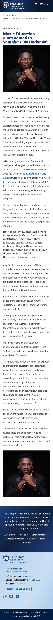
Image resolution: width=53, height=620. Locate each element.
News (14, 15)
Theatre (41, 539)
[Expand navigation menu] (36, 4)
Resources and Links (17, 589)
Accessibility (35, 612)
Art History (23, 535)
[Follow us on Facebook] (11, 597)
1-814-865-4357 (22, 583)
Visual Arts (26, 543)
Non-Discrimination (20, 612)
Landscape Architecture (14, 539)
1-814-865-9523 (33, 580)
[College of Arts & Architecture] (15, 5)
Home (5, 15)
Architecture (9, 535)
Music (32, 539)
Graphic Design (38, 535)
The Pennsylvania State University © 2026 (27, 616)
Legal (45, 612)
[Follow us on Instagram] (5, 597)
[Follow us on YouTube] (18, 597)
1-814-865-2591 (28, 576)
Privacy (6, 612)
